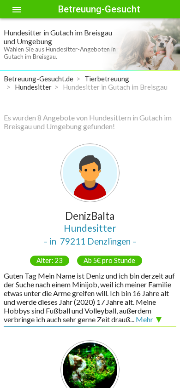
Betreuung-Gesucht (99, 9)
